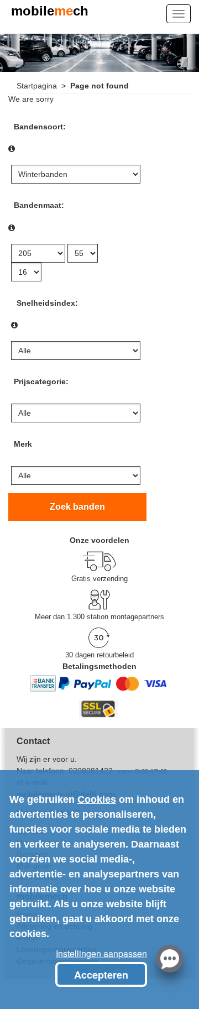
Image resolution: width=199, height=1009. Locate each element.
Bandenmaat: (39, 205)
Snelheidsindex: (47, 303)
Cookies (96, 799)
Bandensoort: (40, 126)
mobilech (49, 12)
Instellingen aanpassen (101, 953)
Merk (23, 444)
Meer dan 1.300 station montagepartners (99, 617)
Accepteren (101, 975)
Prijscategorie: (41, 381)
